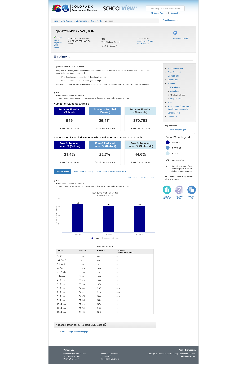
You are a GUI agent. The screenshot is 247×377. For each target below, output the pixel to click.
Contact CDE (106, 356)
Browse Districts (159, 13)
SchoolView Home (175, 68)
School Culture (174, 112)
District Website (179, 38)
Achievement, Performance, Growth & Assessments (179, 107)
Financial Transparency (176, 129)
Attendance (175, 91)
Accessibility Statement (110, 358)
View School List (143, 44)
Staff (170, 102)
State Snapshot (67, 21)
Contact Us (174, 13)
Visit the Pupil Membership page (75, 331)
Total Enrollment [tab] (62, 171)
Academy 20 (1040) (145, 41)
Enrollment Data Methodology (142, 177)
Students (171, 83)
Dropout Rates (176, 98)
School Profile (96, 21)
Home (55, 21)
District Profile (81, 21)
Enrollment (175, 87)
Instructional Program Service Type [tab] (111, 171)
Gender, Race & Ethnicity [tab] (83, 171)
